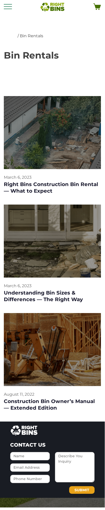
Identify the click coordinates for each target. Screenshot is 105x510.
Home (10, 35)
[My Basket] (97, 6)
